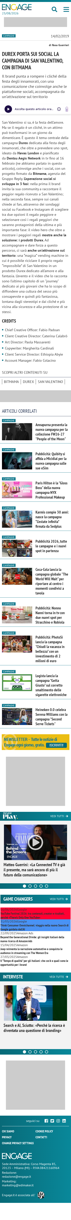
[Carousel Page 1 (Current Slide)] (24, 886)
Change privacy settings (18, 1143)
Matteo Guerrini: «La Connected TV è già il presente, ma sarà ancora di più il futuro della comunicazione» (34, 870)
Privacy (7, 1137)
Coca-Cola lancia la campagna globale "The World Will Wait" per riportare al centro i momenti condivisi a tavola (52, 581)
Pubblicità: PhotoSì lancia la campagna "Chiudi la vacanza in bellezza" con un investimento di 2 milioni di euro (50, 649)
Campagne (8, 35)
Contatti (41, 1137)
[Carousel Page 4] (41, 886)
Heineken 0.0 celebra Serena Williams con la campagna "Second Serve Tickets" (51, 716)
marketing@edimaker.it (18, 1185)
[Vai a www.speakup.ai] (67, 109)
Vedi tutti (57, 816)
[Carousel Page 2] (30, 886)
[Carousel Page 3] (35, 886)
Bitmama (11, 381)
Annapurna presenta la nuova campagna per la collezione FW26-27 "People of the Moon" (52, 431)
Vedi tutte (57, 977)
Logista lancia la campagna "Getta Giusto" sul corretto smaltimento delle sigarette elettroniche (51, 685)
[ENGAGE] (17, 7)
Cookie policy (44, 1131)
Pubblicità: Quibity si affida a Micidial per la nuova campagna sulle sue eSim (51, 460)
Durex (28, 381)
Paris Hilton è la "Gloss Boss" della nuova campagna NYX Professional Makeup (51, 490)
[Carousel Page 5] (46, 886)
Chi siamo (8, 1131)
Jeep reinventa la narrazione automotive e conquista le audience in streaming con (31, 951)
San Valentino (50, 381)
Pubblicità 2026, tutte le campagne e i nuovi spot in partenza (51, 546)
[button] (66, 9)
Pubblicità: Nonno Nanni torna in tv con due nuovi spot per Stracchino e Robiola (50, 615)
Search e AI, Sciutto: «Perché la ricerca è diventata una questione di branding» (34, 1028)
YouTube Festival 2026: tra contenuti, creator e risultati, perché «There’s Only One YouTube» (32, 915)
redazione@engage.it (16, 1176)
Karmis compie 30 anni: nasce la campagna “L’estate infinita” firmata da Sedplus (52, 519)
